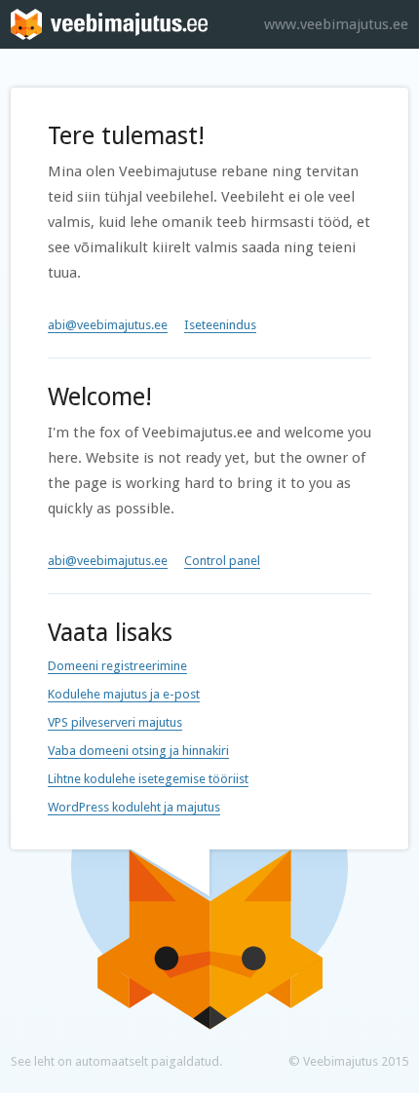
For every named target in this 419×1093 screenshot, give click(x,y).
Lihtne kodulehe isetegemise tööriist (148, 779)
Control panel (222, 560)
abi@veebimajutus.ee (108, 325)
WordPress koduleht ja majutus (134, 807)
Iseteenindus (220, 325)
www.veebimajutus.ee (336, 24)
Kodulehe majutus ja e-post (124, 694)
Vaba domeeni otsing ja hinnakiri (138, 750)
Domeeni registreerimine (117, 666)
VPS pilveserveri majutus (115, 722)
